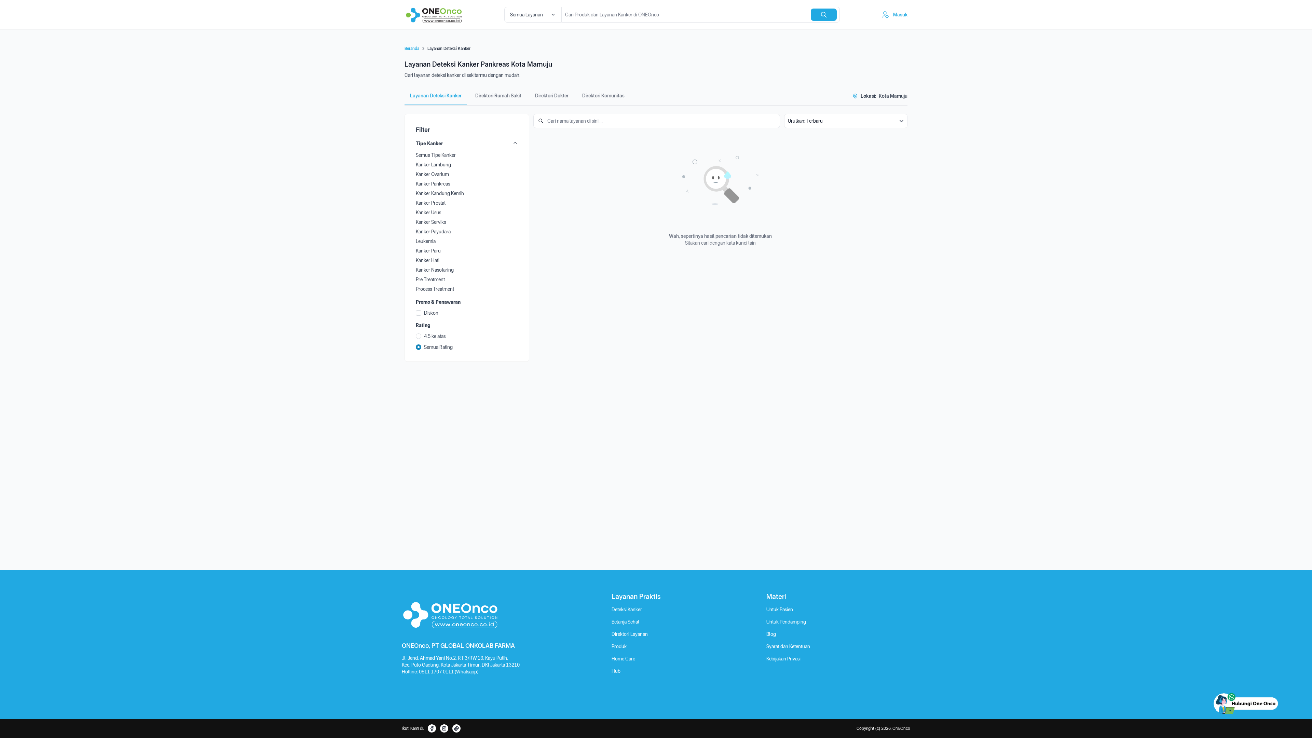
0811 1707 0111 (437, 671)
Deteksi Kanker (627, 609)
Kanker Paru (428, 251)
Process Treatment (435, 289)
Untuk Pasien (779, 609)
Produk (619, 646)
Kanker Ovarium (432, 174)
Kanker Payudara (433, 231)
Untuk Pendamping (786, 622)
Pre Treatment (430, 279)
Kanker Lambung (433, 164)
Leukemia (426, 241)
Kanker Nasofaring (435, 270)
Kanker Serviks (431, 222)
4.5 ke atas (435, 336)
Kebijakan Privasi (783, 658)
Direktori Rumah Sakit (498, 95)
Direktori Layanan (630, 634)
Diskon (431, 313)
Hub (616, 671)
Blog (771, 634)
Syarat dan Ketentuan (788, 646)
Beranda (412, 48)
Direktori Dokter (552, 95)
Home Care (623, 658)
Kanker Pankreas (433, 184)
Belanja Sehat (625, 622)
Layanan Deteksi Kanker (436, 95)
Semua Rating (438, 347)
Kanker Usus (428, 212)
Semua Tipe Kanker (436, 155)
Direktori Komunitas (603, 95)
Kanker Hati (427, 260)
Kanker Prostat (431, 203)
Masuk (900, 14)
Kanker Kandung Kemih (440, 193)
